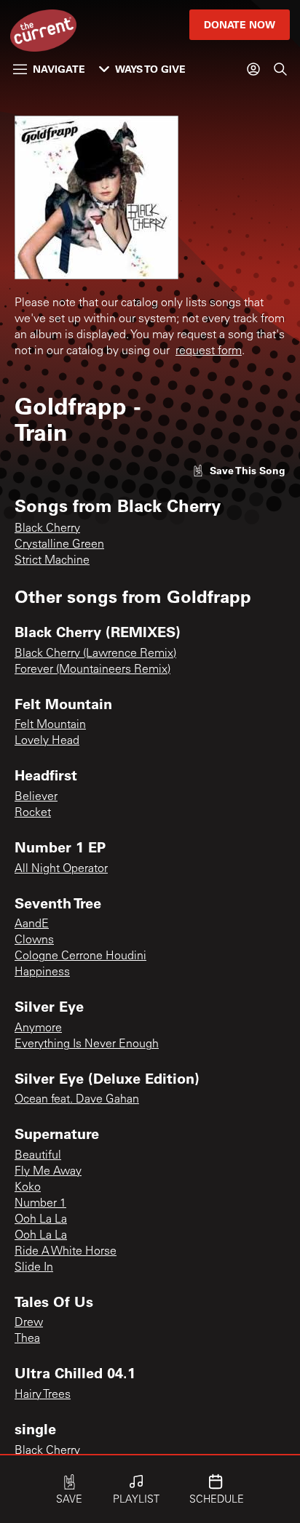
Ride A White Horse (66, 1252)
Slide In (34, 1268)
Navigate (59, 69)
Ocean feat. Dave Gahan (77, 1100)
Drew (29, 1323)
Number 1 (40, 1204)
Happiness (42, 972)
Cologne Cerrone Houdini (80, 956)
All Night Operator (61, 869)
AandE (32, 924)
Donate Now (239, 24)
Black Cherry (47, 529)
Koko (28, 1188)
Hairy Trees (43, 1395)
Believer (36, 797)
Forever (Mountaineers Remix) (92, 670)
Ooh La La (41, 1220)
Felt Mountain (50, 725)
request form (208, 351)
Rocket (33, 813)
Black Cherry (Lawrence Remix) (95, 654)
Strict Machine (52, 561)
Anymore (38, 1028)
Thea (27, 1339)
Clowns (34, 940)
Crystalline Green (59, 545)
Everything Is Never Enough (87, 1044)
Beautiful (38, 1156)
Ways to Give (150, 69)
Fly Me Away (48, 1172)
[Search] (280, 69)
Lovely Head (47, 741)
